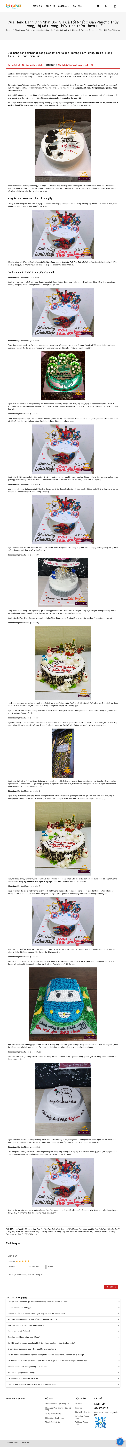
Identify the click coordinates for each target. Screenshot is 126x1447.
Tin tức (8, 30)
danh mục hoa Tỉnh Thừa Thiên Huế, (23, 1234)
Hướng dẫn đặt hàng (53, 1414)
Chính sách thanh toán (54, 1418)
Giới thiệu (50, 6)
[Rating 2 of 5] (19, 1261)
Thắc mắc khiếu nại (52, 1422)
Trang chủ (37, 6)
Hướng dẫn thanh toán (82, 1417)
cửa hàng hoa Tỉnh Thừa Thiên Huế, (79, 1232)
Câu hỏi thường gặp (83, 1412)
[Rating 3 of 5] (22, 1261)
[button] (106, 6)
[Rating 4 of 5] (25, 1261)
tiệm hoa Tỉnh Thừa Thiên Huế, (27, 1232)
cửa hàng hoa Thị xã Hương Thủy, (52, 1232)
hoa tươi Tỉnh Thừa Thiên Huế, (48, 1229)
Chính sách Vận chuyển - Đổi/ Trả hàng (58, 1408)
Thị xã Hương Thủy (22, 30)
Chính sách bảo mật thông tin (57, 1404)
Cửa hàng (77, 6)
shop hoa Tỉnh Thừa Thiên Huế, (94, 1229)
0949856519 (51, 65)
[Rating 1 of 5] (16, 1261)
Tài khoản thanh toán (81, 1423)
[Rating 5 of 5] (28, 1261)
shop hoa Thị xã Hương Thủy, (71, 1229)
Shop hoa (78, 1408)
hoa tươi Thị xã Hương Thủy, (25, 1229)
